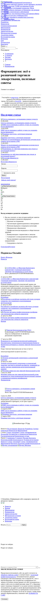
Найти (24, 525)
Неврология (5, 24)
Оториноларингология (9, 26)
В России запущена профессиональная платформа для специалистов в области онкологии (18, 318)
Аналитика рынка (7, 35)
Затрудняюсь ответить (15, 243)
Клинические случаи (22, 436)
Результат (12, 247)
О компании (9, 53)
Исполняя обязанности (9, 162)
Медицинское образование (16, 228)
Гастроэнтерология (7, 436)
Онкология (4, 430)
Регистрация (5, 178)
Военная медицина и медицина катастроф (21, 226)
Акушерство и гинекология (18, 434)
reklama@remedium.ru (27, 464)
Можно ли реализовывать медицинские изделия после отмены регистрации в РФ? (20, 146)
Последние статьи (11, 114)
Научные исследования (15, 221)
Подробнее (4, 297)
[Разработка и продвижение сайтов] (1, 503)
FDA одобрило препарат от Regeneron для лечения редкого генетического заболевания (21, 11)
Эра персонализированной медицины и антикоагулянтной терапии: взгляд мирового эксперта (23, 3)
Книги (3, 257)
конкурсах (14, 97)
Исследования (12, 429)
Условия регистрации (31, 440)
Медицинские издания (9, 33)
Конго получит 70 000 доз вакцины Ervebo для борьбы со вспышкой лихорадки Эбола (19, 7)
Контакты (8, 59)
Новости (4, 259)
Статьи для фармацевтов (27, 432)
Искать (3, 525)
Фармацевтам (5, 29)
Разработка (4, 22)
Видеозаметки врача (8, 37)
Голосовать (5, 247)
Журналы (9, 257)
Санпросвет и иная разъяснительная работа (22, 237)
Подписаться (5, 42)
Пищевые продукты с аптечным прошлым (15, 138)
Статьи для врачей (12, 432)
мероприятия (5, 184)
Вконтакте (4, 44)
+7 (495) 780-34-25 (30, 462)
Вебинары (4, 39)
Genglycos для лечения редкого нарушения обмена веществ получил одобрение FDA (21, 14)
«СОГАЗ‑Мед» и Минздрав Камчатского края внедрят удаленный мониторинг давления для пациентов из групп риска (19, 280)
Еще (2, 40)
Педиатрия (4, 434)
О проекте (8, 55)
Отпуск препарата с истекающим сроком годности (18, 123)
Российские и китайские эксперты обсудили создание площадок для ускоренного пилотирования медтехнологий (19, 308)
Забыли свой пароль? (8, 180)
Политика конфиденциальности (12, 440)
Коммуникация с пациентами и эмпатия (21, 234)
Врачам (3, 321)
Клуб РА (18, 101)
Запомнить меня (9, 173)
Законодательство (7, 31)
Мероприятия (5, 27)
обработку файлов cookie (9, 575)
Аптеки (35, 429)
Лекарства (21, 429)
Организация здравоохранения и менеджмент (23, 223)
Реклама (8, 57)
